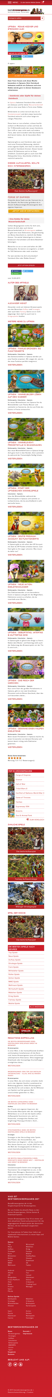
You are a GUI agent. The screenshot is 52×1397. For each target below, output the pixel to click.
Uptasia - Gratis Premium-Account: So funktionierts (23, 537)
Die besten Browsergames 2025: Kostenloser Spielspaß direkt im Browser (22, 1043)
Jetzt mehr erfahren (26, 211)
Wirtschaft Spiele (16, 989)
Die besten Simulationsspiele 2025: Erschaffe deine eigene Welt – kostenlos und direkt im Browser (26, 1160)
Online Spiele (13, 1296)
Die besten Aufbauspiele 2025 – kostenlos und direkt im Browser (22, 1103)
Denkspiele (12, 1299)
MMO (10, 1263)
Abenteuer (30, 1277)
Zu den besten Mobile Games (30, 2)
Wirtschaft (30, 1244)
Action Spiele (14, 978)
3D (27, 1263)
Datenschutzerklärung (16, 1392)
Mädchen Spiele (15, 993)
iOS (9, 1275)
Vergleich (12, 1352)
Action (10, 1260)
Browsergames (13, 1048)
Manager (29, 1287)
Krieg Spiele (13, 996)
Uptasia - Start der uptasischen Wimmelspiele (23, 489)
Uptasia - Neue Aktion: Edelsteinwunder (20, 585)
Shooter (29, 1258)
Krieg (28, 1249)
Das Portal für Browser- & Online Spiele (18, 12)
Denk (10, 1284)
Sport (10, 1289)
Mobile (10, 1237)
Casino (10, 1318)
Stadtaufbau (31, 1256)
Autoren (11, 1354)
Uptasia (13, 102)
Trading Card (31, 1284)
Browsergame (30, 230)
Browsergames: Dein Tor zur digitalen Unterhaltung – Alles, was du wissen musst (24, 1073)
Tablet (25, 1232)
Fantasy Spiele (14, 1000)
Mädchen (29, 1247)
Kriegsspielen (13, 316)
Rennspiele (30, 1316)
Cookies (30, 1392)
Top (9, 1244)
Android (11, 1270)
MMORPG (12, 1345)
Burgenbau (12, 1277)
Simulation (22, 354)
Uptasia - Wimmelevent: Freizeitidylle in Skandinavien (25, 443)
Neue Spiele (13, 956)
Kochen (29, 1313)
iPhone (10, 1273)
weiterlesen (15, 365)
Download (12, 1215)
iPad (9, 1282)
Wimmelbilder (13, 1303)
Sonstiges (30, 1318)
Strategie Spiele (15, 963)
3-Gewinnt (30, 1282)
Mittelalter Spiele (15, 971)
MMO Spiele (13, 982)
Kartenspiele (31, 1306)
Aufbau (26, 309)
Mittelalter (12, 1256)
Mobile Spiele (14, 1003)
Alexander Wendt (17, 303)
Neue (10, 1247)
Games (10, 1242)
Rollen (10, 1258)
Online (28, 1280)
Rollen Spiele (13, 974)
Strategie (36, 309)
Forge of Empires (19, 197)
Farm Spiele (13, 967)
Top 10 (29, 1219)
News (10, 1331)
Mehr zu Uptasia (17, 54)
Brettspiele (30, 1303)
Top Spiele (12, 953)
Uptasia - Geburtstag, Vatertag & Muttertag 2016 (25, 633)
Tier (27, 1273)
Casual (28, 1275)
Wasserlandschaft (36, 105)
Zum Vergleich (37, 820)
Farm (10, 1254)
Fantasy (23, 312)
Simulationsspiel (14, 114)
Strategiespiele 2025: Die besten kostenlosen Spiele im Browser (22, 1131)
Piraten (11, 1287)
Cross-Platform (14, 1280)
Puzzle (10, 1313)
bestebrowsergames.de (23, 1327)
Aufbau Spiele (14, 960)
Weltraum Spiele (15, 985)
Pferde (10, 1291)
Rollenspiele (12, 354)
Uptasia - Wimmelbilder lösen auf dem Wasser (24, 395)
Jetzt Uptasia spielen (26, 265)
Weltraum (11, 1265)
